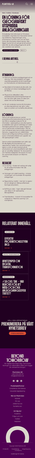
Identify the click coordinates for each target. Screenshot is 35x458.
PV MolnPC (6, 449)
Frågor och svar (17, 416)
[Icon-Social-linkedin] (21, 381)
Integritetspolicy (26, 449)
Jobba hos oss (17, 403)
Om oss (17, 401)
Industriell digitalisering (17, 391)
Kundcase (16, 13)
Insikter (8, 13)
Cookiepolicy (18, 450)
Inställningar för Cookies (17, 454)
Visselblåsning (15, 449)
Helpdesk (17, 421)
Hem (3, 13)
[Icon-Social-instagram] (17, 381)
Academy (17, 414)
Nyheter (17, 398)
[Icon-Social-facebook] (14, 381)
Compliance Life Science (17, 388)
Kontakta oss (17, 406)
